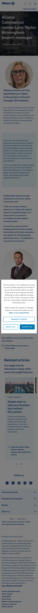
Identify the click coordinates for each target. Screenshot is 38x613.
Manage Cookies (19, 319)
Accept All (27, 327)
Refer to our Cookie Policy (19, 313)
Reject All (11, 327)
